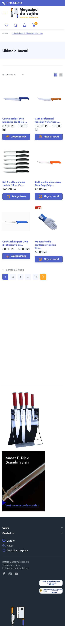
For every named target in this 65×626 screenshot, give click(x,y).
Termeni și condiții (11, 565)
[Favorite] (6, 25)
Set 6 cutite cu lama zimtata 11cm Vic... (13, 183)
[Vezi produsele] (22, 13)
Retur (10, 545)
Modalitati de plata (17, 550)
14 (35, 276)
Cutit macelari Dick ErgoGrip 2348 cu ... (14, 120)
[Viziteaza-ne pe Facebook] (4, 573)
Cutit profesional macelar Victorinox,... (47, 120)
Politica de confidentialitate (15, 568)
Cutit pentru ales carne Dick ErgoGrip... (48, 183)
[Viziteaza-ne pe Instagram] (10, 573)
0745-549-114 (14, 3)
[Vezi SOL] (51, 583)
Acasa (5, 33)
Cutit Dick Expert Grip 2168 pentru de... (15, 243)
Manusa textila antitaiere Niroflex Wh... (45, 245)
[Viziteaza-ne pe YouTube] (16, 573)
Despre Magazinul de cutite (15, 562)
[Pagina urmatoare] (43, 277)
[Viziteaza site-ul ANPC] (51, 591)
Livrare (11, 540)
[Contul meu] (24, 25)
